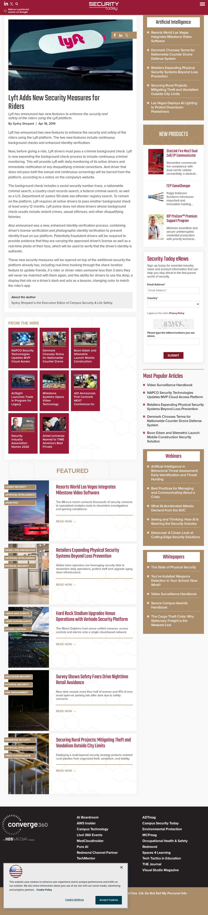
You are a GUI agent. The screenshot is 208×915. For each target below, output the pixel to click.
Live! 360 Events (89, 835)
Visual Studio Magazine (160, 870)
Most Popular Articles (163, 376)
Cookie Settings (74, 899)
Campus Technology (92, 829)
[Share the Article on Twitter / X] (126, 35)
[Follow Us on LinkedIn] (6, 4)
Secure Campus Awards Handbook (169, 605)
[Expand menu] (202, 5)
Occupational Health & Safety (165, 841)
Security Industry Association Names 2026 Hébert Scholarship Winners (20, 447)
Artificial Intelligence (20, 494)
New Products (173, 134)
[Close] (121, 867)
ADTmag (149, 817)
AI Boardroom (88, 817)
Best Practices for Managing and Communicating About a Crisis (173, 492)
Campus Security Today (160, 823)
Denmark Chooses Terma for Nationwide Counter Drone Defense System (54, 358)
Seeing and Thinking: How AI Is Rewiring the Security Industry (175, 521)
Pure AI (82, 847)
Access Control (15, 629)
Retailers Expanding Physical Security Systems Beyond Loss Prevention (87, 553)
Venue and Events (17, 613)
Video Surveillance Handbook (170, 385)
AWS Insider (86, 823)
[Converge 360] (25, 825)
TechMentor (86, 858)
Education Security (18, 676)
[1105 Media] (19, 839)
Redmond (149, 847)
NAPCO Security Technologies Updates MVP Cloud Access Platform (22, 358)
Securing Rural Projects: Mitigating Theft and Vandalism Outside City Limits (93, 743)
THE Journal (151, 864)
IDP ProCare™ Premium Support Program (182, 218)
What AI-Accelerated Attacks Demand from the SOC (172, 508)
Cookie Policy (44, 889)
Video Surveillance (18, 621)
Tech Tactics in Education (161, 858)
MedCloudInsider (90, 841)
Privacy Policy (176, 313)
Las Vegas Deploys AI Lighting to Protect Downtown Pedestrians (174, 107)
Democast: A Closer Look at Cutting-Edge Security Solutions (175, 535)
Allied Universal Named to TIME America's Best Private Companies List (53, 443)
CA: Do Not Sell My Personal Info (163, 893)
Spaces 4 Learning (156, 853)
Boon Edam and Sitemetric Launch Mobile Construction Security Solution (85, 360)
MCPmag (149, 835)
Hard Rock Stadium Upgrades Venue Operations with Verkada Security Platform (92, 616)
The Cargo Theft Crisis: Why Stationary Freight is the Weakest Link (172, 620)
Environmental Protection (162, 829)
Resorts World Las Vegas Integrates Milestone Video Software (86, 490)
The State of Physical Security (173, 567)
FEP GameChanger (178, 186)
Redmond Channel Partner (97, 853)
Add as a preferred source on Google (18, 10)
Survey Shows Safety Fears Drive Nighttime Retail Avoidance (92, 680)
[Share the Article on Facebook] (113, 35)
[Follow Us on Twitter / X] (12, 4)
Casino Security (15, 486)
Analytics (11, 502)
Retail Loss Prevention (20, 550)
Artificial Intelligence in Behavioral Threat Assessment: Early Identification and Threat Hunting (174, 472)
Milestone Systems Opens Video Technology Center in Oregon (53, 402)
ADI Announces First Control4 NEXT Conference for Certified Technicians (84, 402)
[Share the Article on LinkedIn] (120, 35)
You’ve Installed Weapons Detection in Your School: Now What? (174, 580)
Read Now (64, 521)
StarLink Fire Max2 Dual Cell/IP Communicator (182, 153)
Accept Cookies (109, 900)
